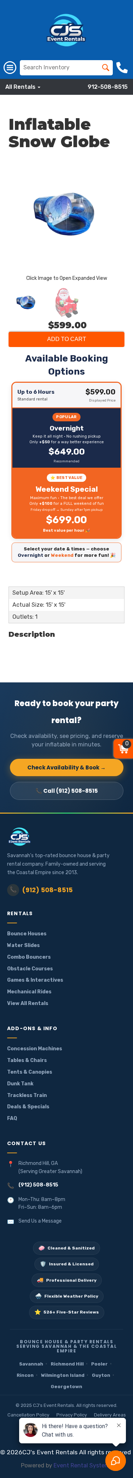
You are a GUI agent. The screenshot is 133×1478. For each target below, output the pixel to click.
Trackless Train (27, 1095)
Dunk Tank (20, 1084)
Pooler (99, 1364)
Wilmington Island (62, 1375)
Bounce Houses (26, 934)
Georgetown (66, 1386)
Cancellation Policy (28, 1415)
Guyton (101, 1375)
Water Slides (23, 945)
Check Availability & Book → (66, 767)
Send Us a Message (40, 1221)
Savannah (31, 1364)
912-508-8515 (108, 86)
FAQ (12, 1118)
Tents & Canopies (29, 1072)
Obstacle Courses (30, 969)
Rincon (25, 1375)
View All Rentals (27, 1003)
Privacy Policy (71, 1415)
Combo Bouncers (29, 957)
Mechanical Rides (29, 992)
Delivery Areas (110, 1415)
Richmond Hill (67, 1364)
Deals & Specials (28, 1107)
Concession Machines (34, 1049)
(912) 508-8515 (41, 889)
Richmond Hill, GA (38, 1163)
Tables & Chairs (27, 1060)
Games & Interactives (35, 980)
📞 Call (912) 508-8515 (66, 791)
